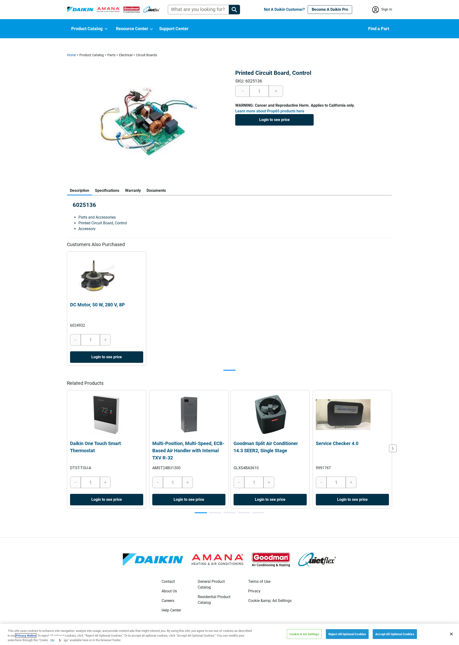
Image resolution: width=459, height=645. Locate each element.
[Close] (451, 634)
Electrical (125, 55)
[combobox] (56, 640)
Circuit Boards (146, 55)
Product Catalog (91, 55)
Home (71, 55)
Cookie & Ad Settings (304, 634)
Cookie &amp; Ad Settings (270, 600)
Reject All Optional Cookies (347, 634)
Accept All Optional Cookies (394, 634)
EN (52, 640)
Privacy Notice (26, 635)
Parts (111, 55)
